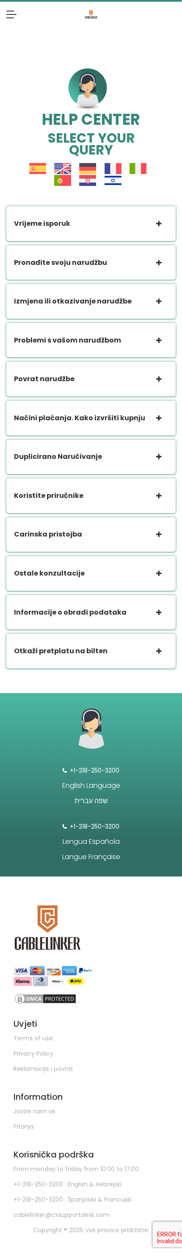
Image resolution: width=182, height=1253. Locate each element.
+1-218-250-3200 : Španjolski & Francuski (73, 1199)
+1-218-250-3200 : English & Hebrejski (67, 1184)
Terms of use (33, 1038)
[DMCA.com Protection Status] (91, 998)
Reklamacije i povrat (43, 1069)
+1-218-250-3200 (94, 770)
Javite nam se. (35, 1111)
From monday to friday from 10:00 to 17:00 (76, 1169)
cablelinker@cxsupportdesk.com (62, 1215)
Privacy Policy (33, 1053)
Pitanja (23, 1126)
